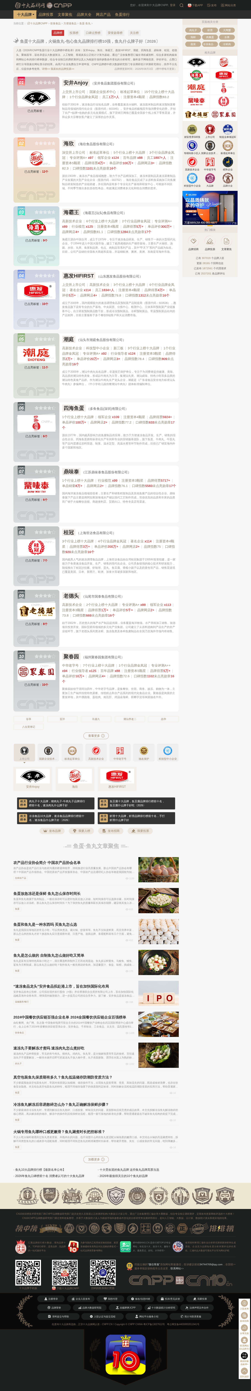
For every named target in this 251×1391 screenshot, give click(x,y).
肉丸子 (18, 1063)
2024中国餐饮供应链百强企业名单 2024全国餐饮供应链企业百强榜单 (69, 1017)
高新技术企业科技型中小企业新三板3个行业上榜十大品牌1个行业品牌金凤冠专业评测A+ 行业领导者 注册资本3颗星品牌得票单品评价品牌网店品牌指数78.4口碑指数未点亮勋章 (118, 356)
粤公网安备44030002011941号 (183, 1324)
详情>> (46, 68)
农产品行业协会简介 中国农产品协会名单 (47, 863)
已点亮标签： (36, 110)
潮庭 (69, 339)
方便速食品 (70, 23)
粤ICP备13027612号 (154, 1324)
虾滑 (210, 30)
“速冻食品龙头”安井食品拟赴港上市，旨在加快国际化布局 (61, 986)
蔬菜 (193, 44)
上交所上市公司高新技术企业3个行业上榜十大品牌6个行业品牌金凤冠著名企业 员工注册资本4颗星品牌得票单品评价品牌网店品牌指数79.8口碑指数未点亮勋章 (119, 290)
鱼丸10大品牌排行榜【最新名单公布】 (40, 1169)
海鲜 (193, 37)
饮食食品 (55, 23)
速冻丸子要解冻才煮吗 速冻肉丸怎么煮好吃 (48, 1048)
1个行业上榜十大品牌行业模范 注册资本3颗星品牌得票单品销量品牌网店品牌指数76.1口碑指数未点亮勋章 (119, 483)
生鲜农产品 (20, 878)
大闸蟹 (227, 30)
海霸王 (71, 212)
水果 (227, 37)
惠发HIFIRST (79, 276)
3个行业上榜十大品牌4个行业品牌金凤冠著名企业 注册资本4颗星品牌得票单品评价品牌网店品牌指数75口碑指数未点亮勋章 (118, 546)
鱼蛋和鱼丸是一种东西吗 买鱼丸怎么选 (45, 924)
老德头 (71, 596)
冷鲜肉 (227, 44)
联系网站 (177, 1268)
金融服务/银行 (22, 1001)
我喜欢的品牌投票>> (62, 68)
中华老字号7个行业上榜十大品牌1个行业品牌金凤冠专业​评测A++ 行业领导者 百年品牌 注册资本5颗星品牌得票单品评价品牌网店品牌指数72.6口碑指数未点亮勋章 (118, 673)
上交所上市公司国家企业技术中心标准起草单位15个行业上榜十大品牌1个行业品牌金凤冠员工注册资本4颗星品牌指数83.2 (118, 94)
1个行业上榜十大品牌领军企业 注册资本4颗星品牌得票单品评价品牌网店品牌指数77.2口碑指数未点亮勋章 (118, 422)
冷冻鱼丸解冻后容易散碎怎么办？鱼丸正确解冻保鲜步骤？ (61, 1104)
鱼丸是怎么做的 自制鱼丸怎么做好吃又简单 (48, 955)
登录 (172, 5)
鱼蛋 (17, 909)
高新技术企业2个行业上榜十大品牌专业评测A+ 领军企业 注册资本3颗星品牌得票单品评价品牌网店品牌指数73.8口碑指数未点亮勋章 (118, 610)
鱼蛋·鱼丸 (85, 23)
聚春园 (71, 656)
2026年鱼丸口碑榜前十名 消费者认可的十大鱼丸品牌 (49, 1176)
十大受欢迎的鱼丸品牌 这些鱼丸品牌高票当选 (129, 1169)
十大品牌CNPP (38, 23)
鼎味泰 (71, 471)
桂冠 (69, 532)
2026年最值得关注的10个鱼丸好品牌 (124, 1176)
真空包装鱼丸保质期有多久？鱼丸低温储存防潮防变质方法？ (63, 1077)
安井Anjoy (76, 83)
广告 (234, 223)
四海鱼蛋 (74, 408)
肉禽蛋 (210, 37)
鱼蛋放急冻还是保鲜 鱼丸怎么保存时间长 (47, 894)
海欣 (69, 143)
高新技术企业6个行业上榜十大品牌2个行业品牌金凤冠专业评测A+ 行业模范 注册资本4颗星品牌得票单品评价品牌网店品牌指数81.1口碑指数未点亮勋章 (118, 226)
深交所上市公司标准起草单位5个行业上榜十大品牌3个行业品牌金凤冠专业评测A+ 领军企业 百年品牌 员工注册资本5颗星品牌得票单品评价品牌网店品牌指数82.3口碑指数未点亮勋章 (118, 160)
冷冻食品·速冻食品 (210, 44)
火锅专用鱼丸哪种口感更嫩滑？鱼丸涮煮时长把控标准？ (59, 1132)
